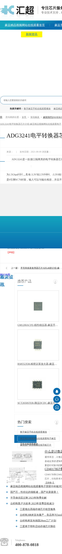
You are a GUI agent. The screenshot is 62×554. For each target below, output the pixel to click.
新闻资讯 (31, 34)
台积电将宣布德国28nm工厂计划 (38, 520)
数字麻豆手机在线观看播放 (37, 108)
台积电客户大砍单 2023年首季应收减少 (32, 503)
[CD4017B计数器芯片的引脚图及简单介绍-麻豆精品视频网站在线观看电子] (22, 475)
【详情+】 (50, 483)
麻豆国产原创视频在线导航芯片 (35, 445)
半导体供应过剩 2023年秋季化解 (28, 497)
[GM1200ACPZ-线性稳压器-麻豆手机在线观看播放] (38, 306)
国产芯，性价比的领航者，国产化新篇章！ (34, 492)
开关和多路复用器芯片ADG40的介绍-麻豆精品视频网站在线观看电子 (41, 268)
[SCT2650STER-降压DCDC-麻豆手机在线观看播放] (38, 384)
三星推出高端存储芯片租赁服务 (37, 509)
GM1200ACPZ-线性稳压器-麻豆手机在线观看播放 (38, 325)
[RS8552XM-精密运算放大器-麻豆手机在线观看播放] (38, 345)
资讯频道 (35, 117)
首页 (24, 117)
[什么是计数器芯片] (22, 457)
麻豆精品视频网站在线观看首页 (18, 281)
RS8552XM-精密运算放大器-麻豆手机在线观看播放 (38, 364)
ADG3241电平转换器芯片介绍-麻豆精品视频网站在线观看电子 (30, 124)
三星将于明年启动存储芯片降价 (37, 526)
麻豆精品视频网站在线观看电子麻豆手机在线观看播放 (38, 439)
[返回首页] (56, 407)
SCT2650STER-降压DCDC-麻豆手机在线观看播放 (38, 403)
